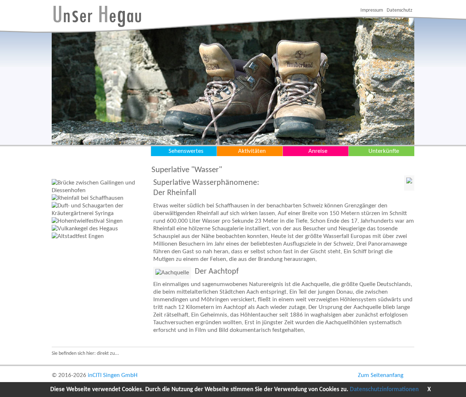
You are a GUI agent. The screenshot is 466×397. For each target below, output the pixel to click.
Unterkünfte (383, 151)
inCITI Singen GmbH (113, 375)
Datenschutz (399, 10)
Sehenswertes (186, 151)
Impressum (371, 10)
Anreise (317, 151)
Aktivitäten (252, 151)
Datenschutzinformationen (384, 389)
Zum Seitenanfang (380, 375)
